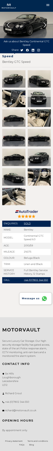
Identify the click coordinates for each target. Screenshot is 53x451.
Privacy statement (14, 441)
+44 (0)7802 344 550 (36, 280)
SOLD (27, 223)
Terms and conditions (38, 441)
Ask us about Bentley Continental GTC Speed (26, 43)
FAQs (21, 445)
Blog (31, 445)
